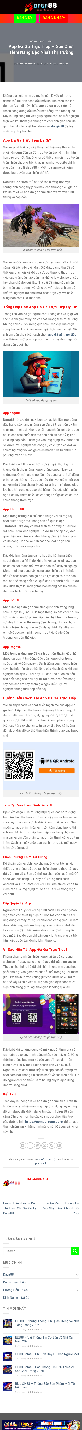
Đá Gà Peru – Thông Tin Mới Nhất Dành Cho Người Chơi (61, 1208)
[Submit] (75, 1251)
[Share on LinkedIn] (59, 1145)
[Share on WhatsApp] (23, 1145)
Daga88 (8, 1274)
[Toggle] (77, 1274)
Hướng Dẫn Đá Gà (15, 1290)
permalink (40, 1163)
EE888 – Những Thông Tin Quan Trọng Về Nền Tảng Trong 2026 (47, 1323)
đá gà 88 (57, 126)
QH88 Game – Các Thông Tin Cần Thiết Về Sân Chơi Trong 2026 (44, 1369)
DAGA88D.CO (60, 63)
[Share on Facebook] (30, 1145)
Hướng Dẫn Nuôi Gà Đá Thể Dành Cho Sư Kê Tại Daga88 (20, 1208)
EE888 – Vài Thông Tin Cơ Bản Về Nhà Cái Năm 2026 (44, 1339)
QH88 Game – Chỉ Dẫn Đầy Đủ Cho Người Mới (47, 1354)
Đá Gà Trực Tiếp (41, 41)
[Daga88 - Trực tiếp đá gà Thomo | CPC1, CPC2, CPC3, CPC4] (41, 7)
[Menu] (5, 7)
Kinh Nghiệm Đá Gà (16, 1297)
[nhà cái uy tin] (41, 1425)
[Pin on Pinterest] (52, 1145)
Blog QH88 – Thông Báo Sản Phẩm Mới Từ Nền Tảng (45, 1385)
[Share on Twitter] (37, 1145)
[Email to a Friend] (44, 1145)
